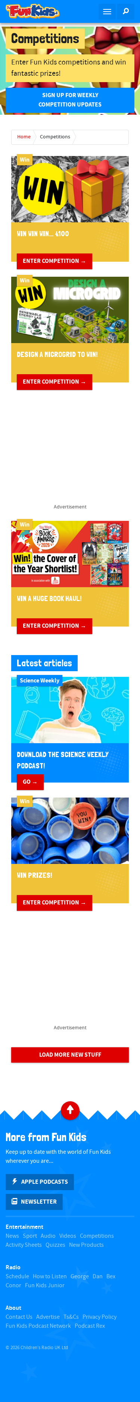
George (80, 1277)
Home (24, 136)
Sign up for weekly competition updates (70, 100)
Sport (30, 1236)
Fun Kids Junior (45, 1286)
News (12, 1236)
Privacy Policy (99, 1317)
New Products (86, 1245)
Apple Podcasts (44, 1182)
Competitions (55, 136)
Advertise (48, 1317)
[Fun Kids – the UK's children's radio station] (35, 11)
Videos (67, 1236)
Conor (13, 1286)
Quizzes (55, 1245)
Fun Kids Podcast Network (38, 1326)
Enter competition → (54, 261)
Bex (110, 1277)
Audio (48, 1236)
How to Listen (50, 1277)
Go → (30, 782)
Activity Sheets (24, 1245)
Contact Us (19, 1317)
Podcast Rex (90, 1326)
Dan (98, 1277)
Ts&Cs (71, 1317)
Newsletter (39, 1202)
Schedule (17, 1277)
